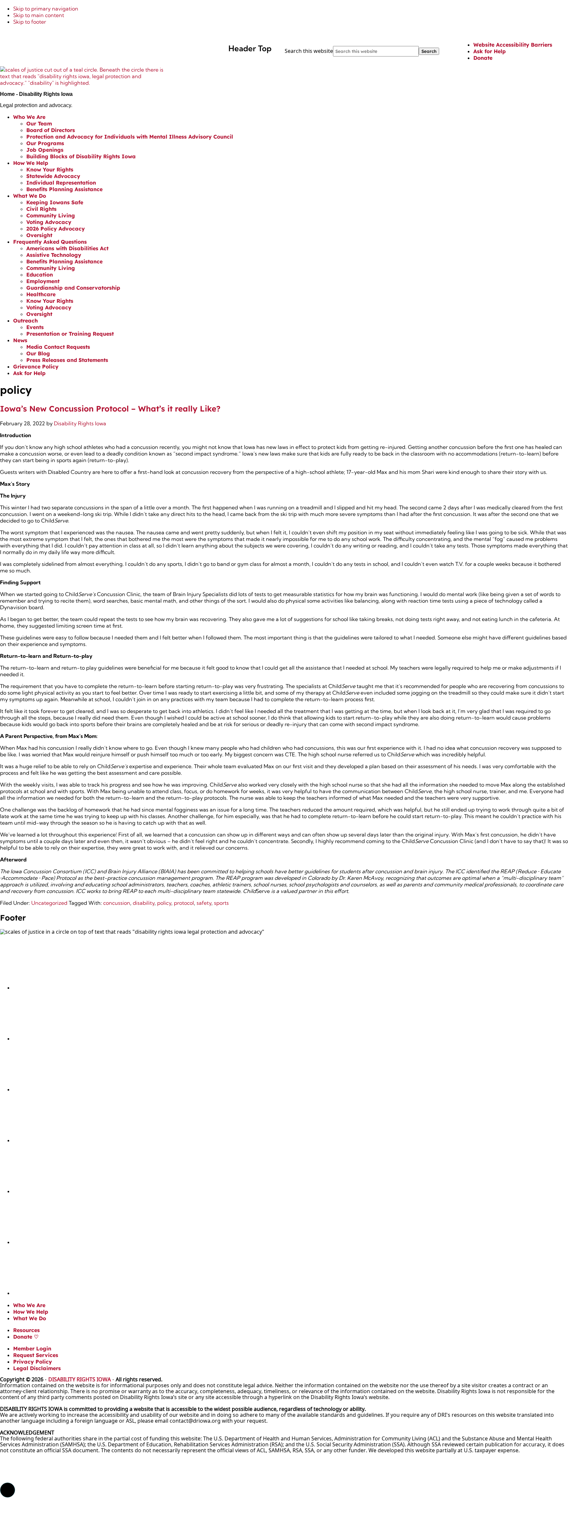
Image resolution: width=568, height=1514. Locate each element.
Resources (26, 1330)
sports (221, 903)
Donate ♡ (25, 1336)
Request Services (35, 1355)
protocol (184, 903)
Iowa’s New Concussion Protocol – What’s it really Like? (110, 408)
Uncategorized (49, 903)
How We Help (30, 1311)
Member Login (32, 1348)
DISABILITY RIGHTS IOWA (79, 1380)
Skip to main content (38, 15)
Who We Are (29, 1305)
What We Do (29, 1318)
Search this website (309, 51)
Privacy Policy (32, 1361)
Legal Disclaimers (37, 1368)
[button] (7, 1490)
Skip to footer (29, 21)
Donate (482, 58)
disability (143, 903)
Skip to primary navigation (45, 8)
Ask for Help (489, 51)
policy (164, 903)
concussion (116, 903)
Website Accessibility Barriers (512, 44)
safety (204, 903)
